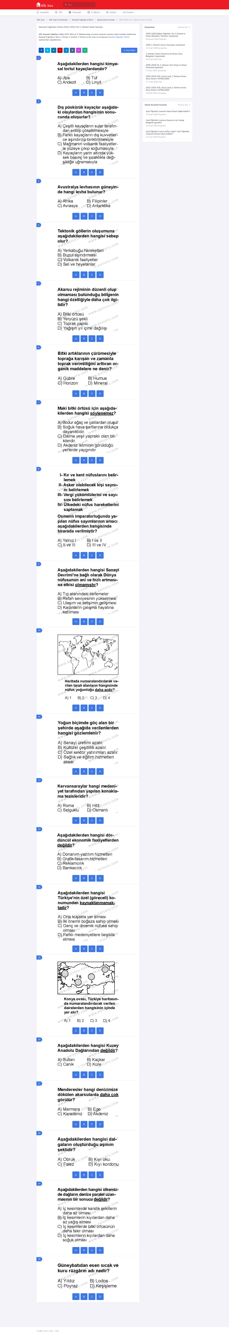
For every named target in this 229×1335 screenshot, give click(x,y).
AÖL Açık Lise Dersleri (58, 20)
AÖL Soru (41, 20)
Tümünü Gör (183, 27)
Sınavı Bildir (130, 50)
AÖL (40, 1331)
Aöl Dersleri (128, 12)
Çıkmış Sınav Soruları (106, 20)
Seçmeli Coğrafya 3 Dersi (82, 20)
